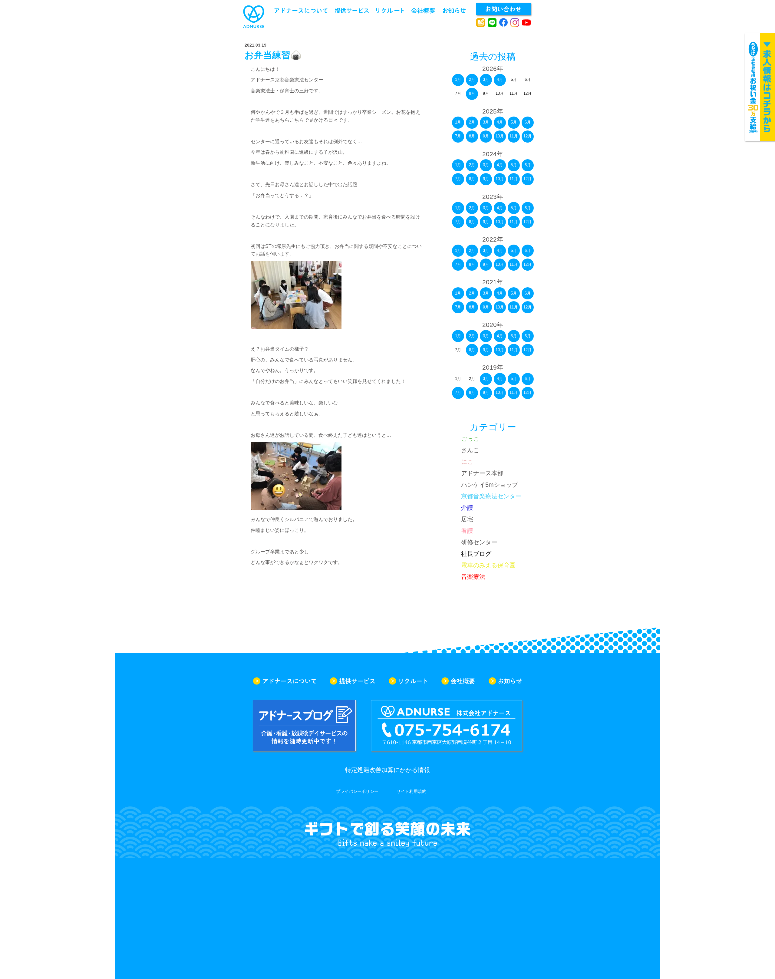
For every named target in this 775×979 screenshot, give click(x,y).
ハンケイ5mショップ (489, 484)
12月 (527, 136)
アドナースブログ (480, 22)
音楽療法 (473, 576)
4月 (500, 79)
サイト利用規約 (411, 791)
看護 (467, 530)
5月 (514, 122)
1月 (458, 79)
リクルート (390, 11)
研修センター (479, 542)
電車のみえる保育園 (488, 565)
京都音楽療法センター (491, 496)
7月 (458, 136)
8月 (472, 93)
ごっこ (470, 438)
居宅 (467, 519)
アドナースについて (301, 11)
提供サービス (352, 11)
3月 (486, 79)
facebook (503, 22)
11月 (514, 136)
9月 (486, 136)
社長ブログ (476, 553)
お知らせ (454, 11)
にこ (467, 461)
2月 (472, 79)
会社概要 (423, 11)
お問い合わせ (503, 9)
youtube (526, 22)
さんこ (470, 450)
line (492, 22)
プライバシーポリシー (357, 791)
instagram (514, 22)
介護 (467, 507)
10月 (500, 136)
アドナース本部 (482, 473)
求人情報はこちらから (760, 87)
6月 (528, 122)
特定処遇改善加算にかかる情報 (387, 769)
